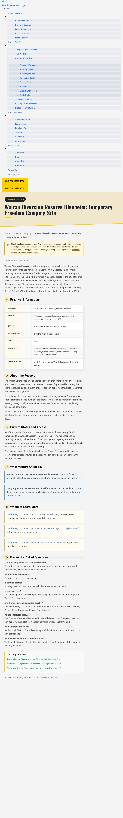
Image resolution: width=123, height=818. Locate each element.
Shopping (19, 137)
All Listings (20, 141)
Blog (17, 157)
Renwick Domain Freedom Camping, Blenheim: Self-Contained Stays (34, 659)
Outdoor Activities (23, 58)
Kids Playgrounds (27, 74)
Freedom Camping (23, 29)
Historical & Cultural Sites (26, 108)
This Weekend (21, 54)
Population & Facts (23, 21)
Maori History (21, 38)
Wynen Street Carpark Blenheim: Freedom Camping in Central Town (34, 664)
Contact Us (20, 165)
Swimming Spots (27, 78)
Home (6, 9)
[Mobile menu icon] (61, 2)
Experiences (20, 124)
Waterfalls (24, 86)
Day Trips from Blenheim (26, 103)
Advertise (19, 153)
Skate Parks (25, 95)
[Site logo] (13, 5)
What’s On (12, 170)
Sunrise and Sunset (23, 99)
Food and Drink (21, 128)
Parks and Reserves (28, 65)
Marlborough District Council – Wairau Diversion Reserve (34, 542)
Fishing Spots (26, 82)
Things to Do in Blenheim (26, 49)
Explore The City (15, 42)
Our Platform (13, 145)
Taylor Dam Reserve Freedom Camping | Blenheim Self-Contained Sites (35, 668)
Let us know (52, 677)
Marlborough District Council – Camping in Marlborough (33, 514)
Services (19, 132)
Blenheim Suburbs (23, 25)
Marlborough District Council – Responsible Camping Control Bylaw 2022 (42, 528)
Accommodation (22, 120)
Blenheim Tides (22, 33)
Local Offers (13, 174)
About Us (19, 161)
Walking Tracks (26, 69)
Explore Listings (15, 112)
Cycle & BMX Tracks (29, 91)
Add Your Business (15, 181)
